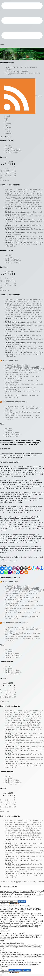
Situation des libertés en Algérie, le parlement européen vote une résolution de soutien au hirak (24, 244)
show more (5, 931)
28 (10, 176)
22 (12, 173)
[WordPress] (26, 568)
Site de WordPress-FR (12, 153)
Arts (10, 131)
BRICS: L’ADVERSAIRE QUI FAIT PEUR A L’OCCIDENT (22, 367)
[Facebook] (41, 568)
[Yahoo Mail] (10, 572)
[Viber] (14, 568)
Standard (19, 933)
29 (12, 176)
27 (8, 176)
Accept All (21, 901)
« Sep (2, 180)
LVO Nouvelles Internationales (15, 402)
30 (15, 176)
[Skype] (34, 568)
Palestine (8, 124)
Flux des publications (12, 149)
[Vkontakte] (2, 568)
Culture (7, 129)
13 (8, 171)
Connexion (8, 147)
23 (15, 173)
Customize (4, 901)
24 (1, 176)
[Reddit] (30, 568)
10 (1, 171)
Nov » (7, 180)
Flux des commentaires (13, 151)
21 (10, 173)
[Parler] (18, 568)
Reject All (13, 901)
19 (6, 173)
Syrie (6, 125)
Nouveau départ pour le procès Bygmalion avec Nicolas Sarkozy (23, 213)
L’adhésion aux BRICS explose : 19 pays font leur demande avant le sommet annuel (21, 373)
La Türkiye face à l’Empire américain (17, 365)
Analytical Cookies (8, 953)
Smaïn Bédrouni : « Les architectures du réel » (20, 406)
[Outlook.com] (18, 572)
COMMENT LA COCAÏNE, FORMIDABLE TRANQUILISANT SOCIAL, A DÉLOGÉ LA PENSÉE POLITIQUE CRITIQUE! (24, 370)
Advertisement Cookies (10, 961)
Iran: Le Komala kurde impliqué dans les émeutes (22, 416)
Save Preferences (15, 970)
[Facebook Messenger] (2, 572)
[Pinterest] (22, 572)
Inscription (8, 145)
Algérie (7, 118)
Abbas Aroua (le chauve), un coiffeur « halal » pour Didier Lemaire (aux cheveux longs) (24, 221)
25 (3, 176)
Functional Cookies (9, 943)
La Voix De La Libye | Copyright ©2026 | (14, 882)
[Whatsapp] (6, 572)
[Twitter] (6, 568)
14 (10, 171)
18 (3, 173)
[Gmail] (14, 572)
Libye (6, 122)
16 (15, 171)
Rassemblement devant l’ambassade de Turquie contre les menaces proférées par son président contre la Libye (24, 238)
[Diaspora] (22, 568)
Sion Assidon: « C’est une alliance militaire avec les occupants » (24, 226)
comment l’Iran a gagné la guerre (16, 71)
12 (6, 171)
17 (1, 173)
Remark (19, 943)
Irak (6, 120)
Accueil (7, 116)
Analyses (8, 127)
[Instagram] (37, 568)
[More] (26, 572)
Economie (8, 133)
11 (3, 171)
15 (12, 171)
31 (1, 178)
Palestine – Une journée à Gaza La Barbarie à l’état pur (24, 217)
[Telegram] (10, 568)
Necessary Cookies (9, 933)
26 (6, 176)
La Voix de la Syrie (10, 360)
